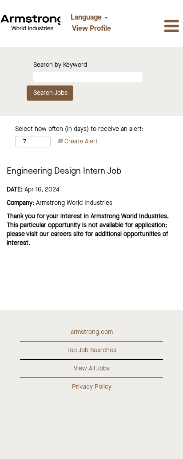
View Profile (91, 28)
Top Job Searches (91, 350)
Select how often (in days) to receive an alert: (79, 129)
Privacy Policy (91, 387)
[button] (152, 27)
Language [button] (87, 17)
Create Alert (80, 141)
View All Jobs (92, 369)
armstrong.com (92, 332)
